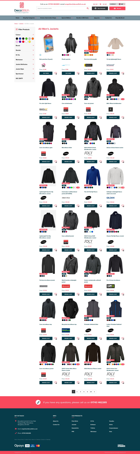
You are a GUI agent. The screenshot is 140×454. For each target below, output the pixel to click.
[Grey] (29, 38)
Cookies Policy (28, 439)
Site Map (48, 439)
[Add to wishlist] (55, 73)
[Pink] (17, 42)
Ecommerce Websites (109, 452)
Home (16, 23)
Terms (16, 439)
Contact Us (56, 425)
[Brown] (23, 38)
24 (91, 392)
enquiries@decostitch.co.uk (75, 4)
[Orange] (33, 38)
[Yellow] (29, 42)
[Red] (23, 42)
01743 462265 (53, 4)
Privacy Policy (21, 439)
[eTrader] (121, 445)
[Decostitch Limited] (22, 7)
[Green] (26, 38)
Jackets (21, 23)
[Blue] (20, 38)
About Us (55, 421)
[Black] (17, 38)
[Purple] (20, 42)
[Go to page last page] (94, 391)
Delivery (38, 439)
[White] (26, 42)
